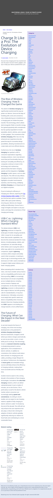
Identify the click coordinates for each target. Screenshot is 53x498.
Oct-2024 (30, 306)
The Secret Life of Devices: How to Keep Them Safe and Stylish (22, 434)
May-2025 (30, 317)
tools (29, 129)
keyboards (30, 80)
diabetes (30, 226)
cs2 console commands (33, 238)
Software (30, 60)
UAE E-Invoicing (31, 197)
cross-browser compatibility (34, 215)
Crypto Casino (31, 194)
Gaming (30, 38)
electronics (31, 183)
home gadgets (31, 158)
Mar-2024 (30, 303)
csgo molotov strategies (33, 242)
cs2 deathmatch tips (32, 252)
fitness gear (31, 127)
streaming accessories (33, 143)
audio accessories (32, 126)
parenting (30, 124)
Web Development (32, 37)
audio (30, 157)
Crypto (30, 188)
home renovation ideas (33, 214)
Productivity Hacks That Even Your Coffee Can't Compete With (10, 434)
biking (30, 136)
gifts (29, 79)
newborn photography (33, 254)
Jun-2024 (30, 286)
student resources (32, 146)
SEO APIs (30, 69)
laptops (30, 160)
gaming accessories (32, 107)
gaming (30, 94)
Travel (30, 40)
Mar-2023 (30, 275)
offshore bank (31, 231)
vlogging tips (31, 91)
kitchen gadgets (31, 161)
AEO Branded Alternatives (33, 191)
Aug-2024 (30, 292)
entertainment (31, 229)
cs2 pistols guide (32, 256)
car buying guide (32, 240)
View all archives (32, 319)
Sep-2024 (30, 300)
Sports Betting (31, 189)
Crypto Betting (31, 196)
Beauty (30, 41)
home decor (31, 116)
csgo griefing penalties (33, 246)
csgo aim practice (32, 232)
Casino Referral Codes (33, 93)
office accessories (32, 166)
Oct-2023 (30, 283)
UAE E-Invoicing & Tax (32, 199)
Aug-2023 (30, 291)
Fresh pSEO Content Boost (33, 192)
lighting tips (31, 90)
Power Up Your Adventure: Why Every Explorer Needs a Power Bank (23, 452)
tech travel (30, 119)
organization (31, 175)
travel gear (31, 150)
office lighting (31, 182)
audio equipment (32, 104)
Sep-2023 (30, 277)
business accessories (32, 168)
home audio (31, 105)
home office (31, 76)
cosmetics (30, 223)
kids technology (31, 155)
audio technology (32, 87)
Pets (29, 54)
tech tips (30, 115)
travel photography (32, 218)
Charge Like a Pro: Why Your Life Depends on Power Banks (10, 451)
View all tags (31, 260)
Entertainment (31, 45)
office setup (31, 164)
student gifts (31, 140)
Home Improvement (32, 35)
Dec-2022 (30, 281)
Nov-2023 (30, 295)
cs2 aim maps (31, 259)
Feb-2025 (30, 312)
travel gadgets (31, 154)
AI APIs (30, 130)
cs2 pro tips (31, 224)
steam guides (31, 217)
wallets (30, 178)
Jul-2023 (30, 298)
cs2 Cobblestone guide (33, 234)
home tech (30, 186)
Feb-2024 (30, 294)
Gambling (30, 71)
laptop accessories (32, 144)
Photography (31, 49)
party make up (31, 220)
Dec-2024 (30, 311)
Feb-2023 (30, 297)
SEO (29, 57)
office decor (31, 135)
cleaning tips (31, 113)
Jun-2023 (30, 272)
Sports (30, 55)
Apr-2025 (30, 314)
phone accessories (32, 108)
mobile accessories (32, 141)
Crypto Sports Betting (32, 185)
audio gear (30, 82)
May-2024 (30, 301)
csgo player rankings (32, 251)
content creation (31, 169)
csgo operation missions (33, 249)
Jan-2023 (30, 309)
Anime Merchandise (32, 73)
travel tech (30, 180)
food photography (32, 248)
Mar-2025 (30, 316)
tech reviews (9, 29)
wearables (30, 96)
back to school (31, 147)
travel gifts (30, 152)
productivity (31, 118)
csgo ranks (30, 228)
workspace (30, 88)
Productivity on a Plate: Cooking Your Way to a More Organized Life (10, 470)
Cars (29, 48)
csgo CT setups (31, 245)
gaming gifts (31, 132)
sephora (30, 243)
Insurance (30, 51)
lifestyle (30, 101)
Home (4, 29)
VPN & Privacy (31, 202)
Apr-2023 (30, 278)
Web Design (31, 62)
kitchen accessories (32, 163)
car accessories (31, 122)
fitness (30, 121)
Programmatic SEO (32, 66)
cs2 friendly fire (31, 235)
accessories (31, 110)
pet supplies (31, 99)
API (29, 200)
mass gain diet (31, 237)
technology (31, 77)
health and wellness (32, 133)
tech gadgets (31, 83)
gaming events (31, 257)
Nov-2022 (30, 305)
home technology (32, 174)
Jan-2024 (30, 289)
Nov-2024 (30, 280)
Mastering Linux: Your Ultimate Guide (26, 12)
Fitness (30, 59)
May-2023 (30, 273)
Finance (30, 46)
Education (30, 63)
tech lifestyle (31, 177)
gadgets (30, 112)
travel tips (30, 171)
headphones (31, 172)
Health (30, 43)
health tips (30, 138)
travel (30, 74)
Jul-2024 (30, 308)
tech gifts (30, 149)
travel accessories (32, 65)
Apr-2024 (30, 284)
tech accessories (32, 68)
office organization (32, 85)
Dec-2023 (30, 287)
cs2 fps (30, 221)
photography (31, 102)
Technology (31, 52)
